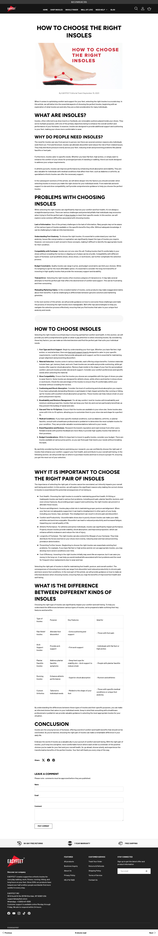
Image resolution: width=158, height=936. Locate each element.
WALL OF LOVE (87, 10)
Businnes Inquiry (71, 866)
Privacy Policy (69, 875)
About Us (67, 871)
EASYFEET (15, 927)
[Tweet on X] (43, 760)
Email (37, 795)
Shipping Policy (95, 871)
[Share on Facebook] (48, 760)
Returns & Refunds (96, 866)
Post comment (43, 826)
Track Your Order (95, 861)
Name (37, 785)
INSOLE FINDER (71, 10)
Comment (38, 806)
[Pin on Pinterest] (53, 760)
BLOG (113, 10)
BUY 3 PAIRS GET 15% (79, 2)
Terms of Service (95, 875)
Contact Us (93, 880)
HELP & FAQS (69, 880)
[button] (149, 8)
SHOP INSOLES (56, 10)
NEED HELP (100, 10)
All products (69, 861)
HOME (45, 10)
